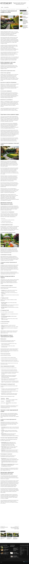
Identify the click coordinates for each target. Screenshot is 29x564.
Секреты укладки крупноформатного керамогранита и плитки (15, 556)
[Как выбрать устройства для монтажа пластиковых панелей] (2, 553)
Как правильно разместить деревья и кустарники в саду (15, 538)
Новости (4, 9)
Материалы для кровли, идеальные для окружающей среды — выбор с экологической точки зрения (15, 549)
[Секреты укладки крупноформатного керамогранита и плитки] (11, 556)
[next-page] (2, 540)
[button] (27, 7)
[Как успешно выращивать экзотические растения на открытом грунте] (21, 17)
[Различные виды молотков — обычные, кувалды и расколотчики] (11, 553)
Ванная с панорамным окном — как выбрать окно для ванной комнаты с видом (15, 528)
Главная (1, 9)
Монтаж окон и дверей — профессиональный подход (6, 550)
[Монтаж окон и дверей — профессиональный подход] (2, 550)
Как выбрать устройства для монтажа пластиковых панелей (6, 553)
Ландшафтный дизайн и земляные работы (10, 9)
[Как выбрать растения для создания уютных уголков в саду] (9, 535)
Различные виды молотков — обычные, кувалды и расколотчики (16, 553)
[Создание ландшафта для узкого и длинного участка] (3, 535)
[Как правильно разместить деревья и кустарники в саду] (16, 535)
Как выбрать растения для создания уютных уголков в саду (9, 538)
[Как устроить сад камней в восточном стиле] (2, 547)
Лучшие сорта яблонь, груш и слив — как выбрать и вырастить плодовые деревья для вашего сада (25, 26)
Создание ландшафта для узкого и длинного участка (3, 538)
